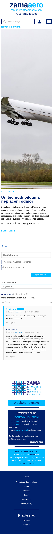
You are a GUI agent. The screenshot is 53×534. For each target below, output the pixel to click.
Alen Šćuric (19, 332)
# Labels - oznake (26, 402)
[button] (49, 21)
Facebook (26, 520)
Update (26, 486)
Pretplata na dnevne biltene (26, 482)
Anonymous (19, 312)
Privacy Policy (26, 504)
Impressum (26, 499)
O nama (26, 491)
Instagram (26, 525)
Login (5, 246)
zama (27, 5)
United (12, 231)
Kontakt (26, 495)
